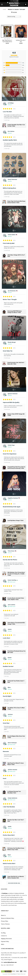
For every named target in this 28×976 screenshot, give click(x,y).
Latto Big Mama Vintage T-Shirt (15, 520)
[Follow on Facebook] (10, 1)
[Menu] (2, 4)
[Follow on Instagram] (11, 1)
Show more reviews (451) (14, 883)
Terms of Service (5, 924)
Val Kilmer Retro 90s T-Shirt (21, 41)
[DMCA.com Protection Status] (6, 971)
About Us (3, 915)
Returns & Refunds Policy (7, 918)
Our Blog (3, 933)
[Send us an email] (14, 1)
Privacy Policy (4, 921)
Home (4, 9)
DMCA (2, 944)
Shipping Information (6, 938)
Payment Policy (5, 941)
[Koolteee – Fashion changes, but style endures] (14, 4)
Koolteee (4, 893)
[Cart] (25, 4)
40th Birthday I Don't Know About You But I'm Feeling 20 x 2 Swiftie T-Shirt (16, 574)
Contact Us (4, 935)
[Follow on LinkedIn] (17, 1)
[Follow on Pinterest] (16, 1)
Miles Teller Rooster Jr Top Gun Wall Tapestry (7, 41)
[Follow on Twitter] (13, 1)
